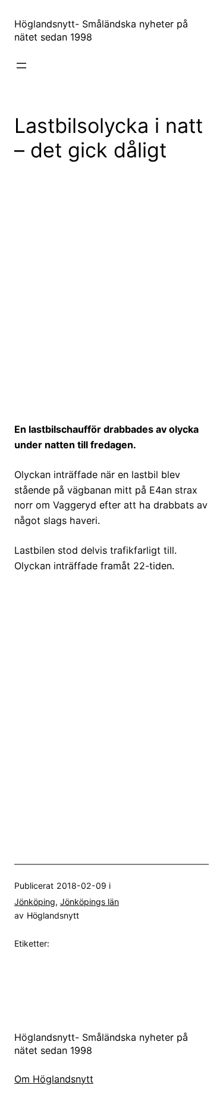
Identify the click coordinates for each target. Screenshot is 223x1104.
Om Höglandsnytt (53, 1079)
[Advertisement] (111, 291)
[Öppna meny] (21, 65)
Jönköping (34, 902)
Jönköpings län (89, 902)
